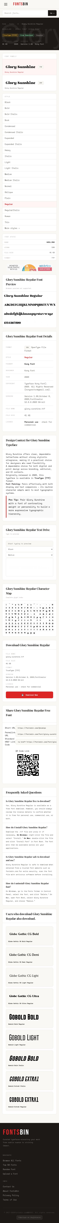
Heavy (7, 150)
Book (7, 120)
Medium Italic (12, 180)
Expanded (9, 138)
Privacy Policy (11, 1195)
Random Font (9, 1169)
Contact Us (8, 1186)
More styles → (12, 228)
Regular (9, 204)
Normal (8, 186)
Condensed (10, 126)
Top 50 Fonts (10, 1164)
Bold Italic (11, 114)
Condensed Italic (14, 132)
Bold (7, 108)
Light (7, 162)
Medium (8, 174)
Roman (7, 216)
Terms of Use (10, 1199)
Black (7, 102)
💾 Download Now (29, 695)
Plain (7, 198)
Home (4, 24)
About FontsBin (11, 1191)
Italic (8, 156)
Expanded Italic (13, 144)
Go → (52, 13)
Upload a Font (10, 1173)
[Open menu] (6, 4)
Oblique (9, 192)
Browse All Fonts (12, 1160)
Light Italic (11, 168)
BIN (20, 4)
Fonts (11, 24)
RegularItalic (12, 210)
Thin (7, 222)
